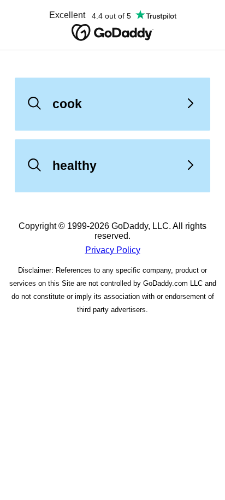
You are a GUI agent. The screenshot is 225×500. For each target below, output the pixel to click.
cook (67, 104)
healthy (74, 165)
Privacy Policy (112, 250)
